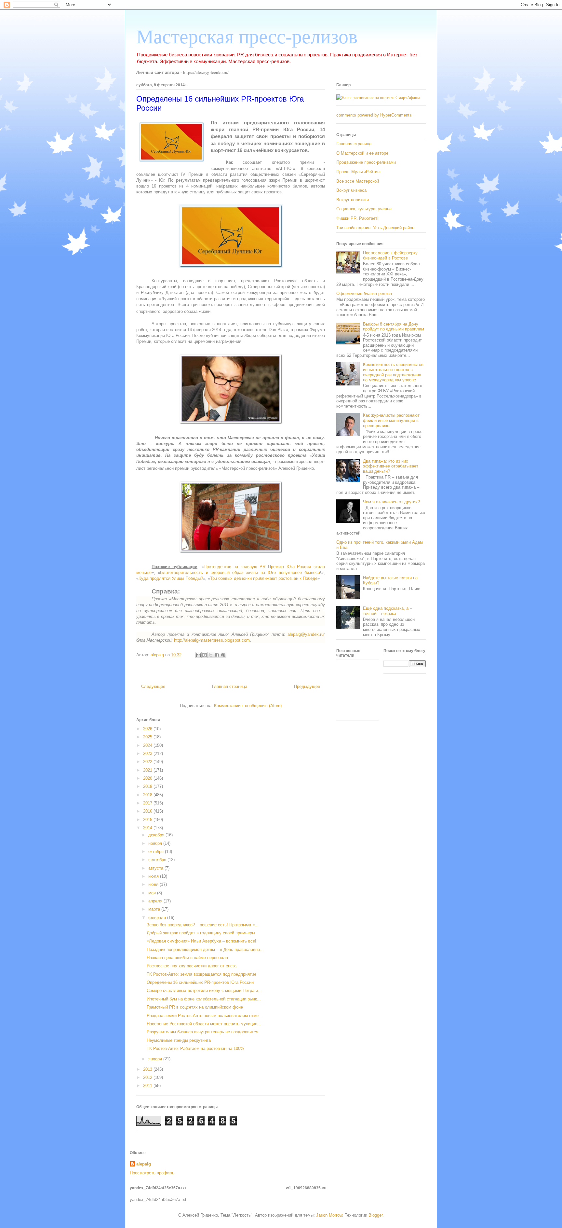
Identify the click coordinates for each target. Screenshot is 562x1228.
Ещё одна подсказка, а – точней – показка (387, 611)
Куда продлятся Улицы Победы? (171, 578)
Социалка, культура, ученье (364, 208)
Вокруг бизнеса (351, 190)
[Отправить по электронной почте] (198, 655)
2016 (148, 811)
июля (154, 876)
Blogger (375, 1215)
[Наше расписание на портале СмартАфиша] (378, 97)
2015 (148, 819)
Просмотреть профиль (152, 1172)
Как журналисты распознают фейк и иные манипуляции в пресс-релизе (391, 420)
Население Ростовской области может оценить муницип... (204, 1023)
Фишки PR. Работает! (357, 218)
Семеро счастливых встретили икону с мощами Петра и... (204, 990)
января (155, 1058)
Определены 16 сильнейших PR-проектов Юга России (200, 982)
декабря (157, 834)
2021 (148, 770)
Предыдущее (307, 686)
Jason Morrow (329, 1215)
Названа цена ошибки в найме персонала (187, 957)
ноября (155, 843)
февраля (157, 917)
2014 (148, 827)
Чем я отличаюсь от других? (391, 501)
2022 (148, 761)
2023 (148, 753)
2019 (148, 786)
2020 (148, 778)
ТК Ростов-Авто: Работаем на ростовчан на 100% (195, 1048)
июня (154, 884)
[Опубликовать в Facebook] (217, 655)
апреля (156, 901)
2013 (148, 1069)
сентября (157, 859)
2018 (148, 794)
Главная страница (229, 686)
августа (156, 868)
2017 (148, 803)
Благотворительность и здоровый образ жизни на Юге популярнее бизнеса (240, 572)
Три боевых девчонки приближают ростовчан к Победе (263, 578)
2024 (148, 745)
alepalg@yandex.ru (306, 634)
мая (152, 892)
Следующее (153, 686)
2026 (148, 728)
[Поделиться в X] (210, 655)
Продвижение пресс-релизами (366, 162)
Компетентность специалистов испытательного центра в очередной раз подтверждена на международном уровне (393, 372)
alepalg (143, 1164)
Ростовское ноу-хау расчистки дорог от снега (191, 965)
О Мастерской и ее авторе (362, 153)
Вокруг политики (352, 199)
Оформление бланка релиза (364, 293)
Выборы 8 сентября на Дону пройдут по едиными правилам (393, 327)
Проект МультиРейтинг (358, 171)
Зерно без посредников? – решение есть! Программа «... (203, 924)
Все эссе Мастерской (357, 181)
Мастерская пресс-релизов (246, 37)
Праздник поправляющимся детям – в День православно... (205, 949)
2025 (148, 736)
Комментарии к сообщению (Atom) (248, 705)
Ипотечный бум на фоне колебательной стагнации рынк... (204, 999)
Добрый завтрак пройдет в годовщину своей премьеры (201, 932)
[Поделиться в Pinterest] (223, 655)
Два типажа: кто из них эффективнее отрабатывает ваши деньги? (390, 466)
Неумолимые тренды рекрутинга (179, 1040)
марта (154, 909)
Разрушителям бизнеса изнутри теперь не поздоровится (202, 1031)
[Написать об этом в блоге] (204, 655)
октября (156, 851)
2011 (148, 1085)
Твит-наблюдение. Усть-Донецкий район (375, 227)
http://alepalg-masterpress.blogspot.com (212, 640)
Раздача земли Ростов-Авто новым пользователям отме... (204, 1015)
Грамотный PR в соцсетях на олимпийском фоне (195, 1007)
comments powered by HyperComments (374, 115)
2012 (148, 1077)
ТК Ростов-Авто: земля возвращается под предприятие (201, 974)
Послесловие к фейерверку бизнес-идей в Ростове (390, 255)
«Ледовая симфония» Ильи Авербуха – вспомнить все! (201, 941)
